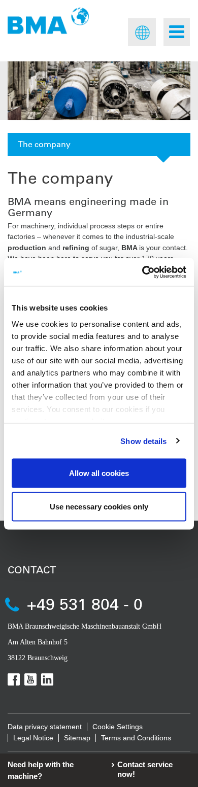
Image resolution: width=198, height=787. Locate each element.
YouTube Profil (30, 679)
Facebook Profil (14, 679)
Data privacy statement (45, 727)
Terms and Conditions (136, 738)
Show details (143, 440)
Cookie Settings (117, 727)
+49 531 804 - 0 (85, 603)
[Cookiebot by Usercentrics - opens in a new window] (142, 272)
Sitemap (77, 738)
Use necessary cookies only (99, 506)
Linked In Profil (47, 679)
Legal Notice (33, 738)
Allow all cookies (99, 473)
